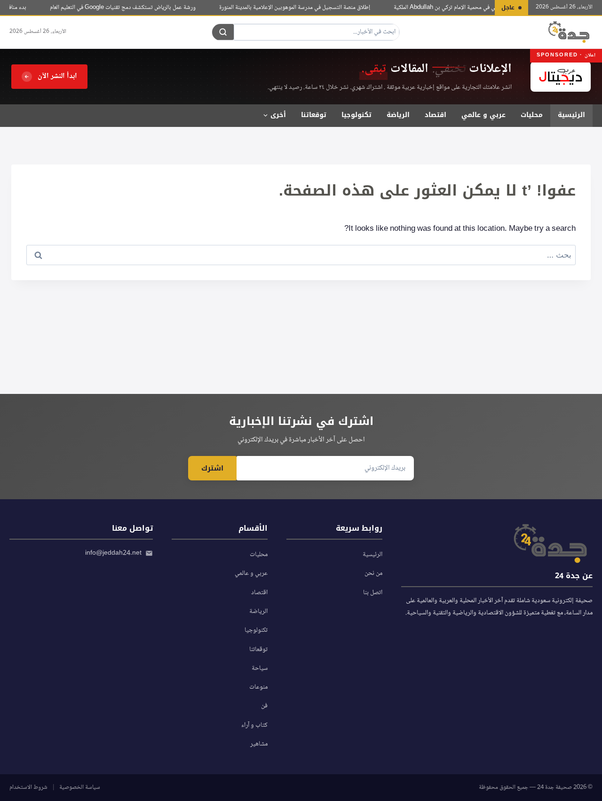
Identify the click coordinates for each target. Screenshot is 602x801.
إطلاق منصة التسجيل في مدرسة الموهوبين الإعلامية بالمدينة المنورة (299, 7)
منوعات (258, 687)
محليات (532, 115)
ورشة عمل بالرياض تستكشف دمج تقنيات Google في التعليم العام (128, 7)
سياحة (260, 668)
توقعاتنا (313, 115)
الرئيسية (571, 115)
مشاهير (259, 744)
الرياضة (398, 115)
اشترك (212, 468)
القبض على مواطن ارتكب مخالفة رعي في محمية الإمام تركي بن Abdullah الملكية (489, 7)
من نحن (373, 573)
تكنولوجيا (356, 115)
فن (264, 706)
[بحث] (223, 32)
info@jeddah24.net (113, 553)
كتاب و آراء (254, 725)
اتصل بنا (372, 592)
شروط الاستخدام (28, 787)
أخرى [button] (278, 115)
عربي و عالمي (483, 115)
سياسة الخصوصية (79, 787)
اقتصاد (435, 115)
